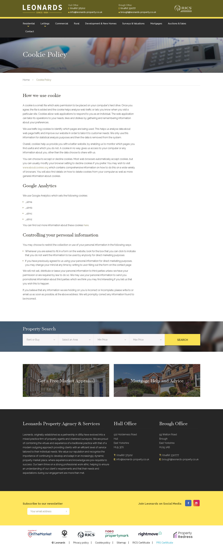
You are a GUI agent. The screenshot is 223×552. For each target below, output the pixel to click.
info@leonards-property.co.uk (86, 12)
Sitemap (121, 542)
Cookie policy (102, 542)
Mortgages (156, 23)
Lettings (45, 23)
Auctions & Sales (177, 23)
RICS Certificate (141, 542)
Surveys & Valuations (133, 23)
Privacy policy (81, 542)
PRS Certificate (164, 542)
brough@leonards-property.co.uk (138, 12)
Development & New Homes (101, 23)
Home (26, 79)
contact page (124, 264)
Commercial (61, 23)
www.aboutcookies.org (35, 167)
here (86, 225)
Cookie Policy (43, 79)
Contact (29, 31)
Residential (29, 23)
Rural (76, 23)
